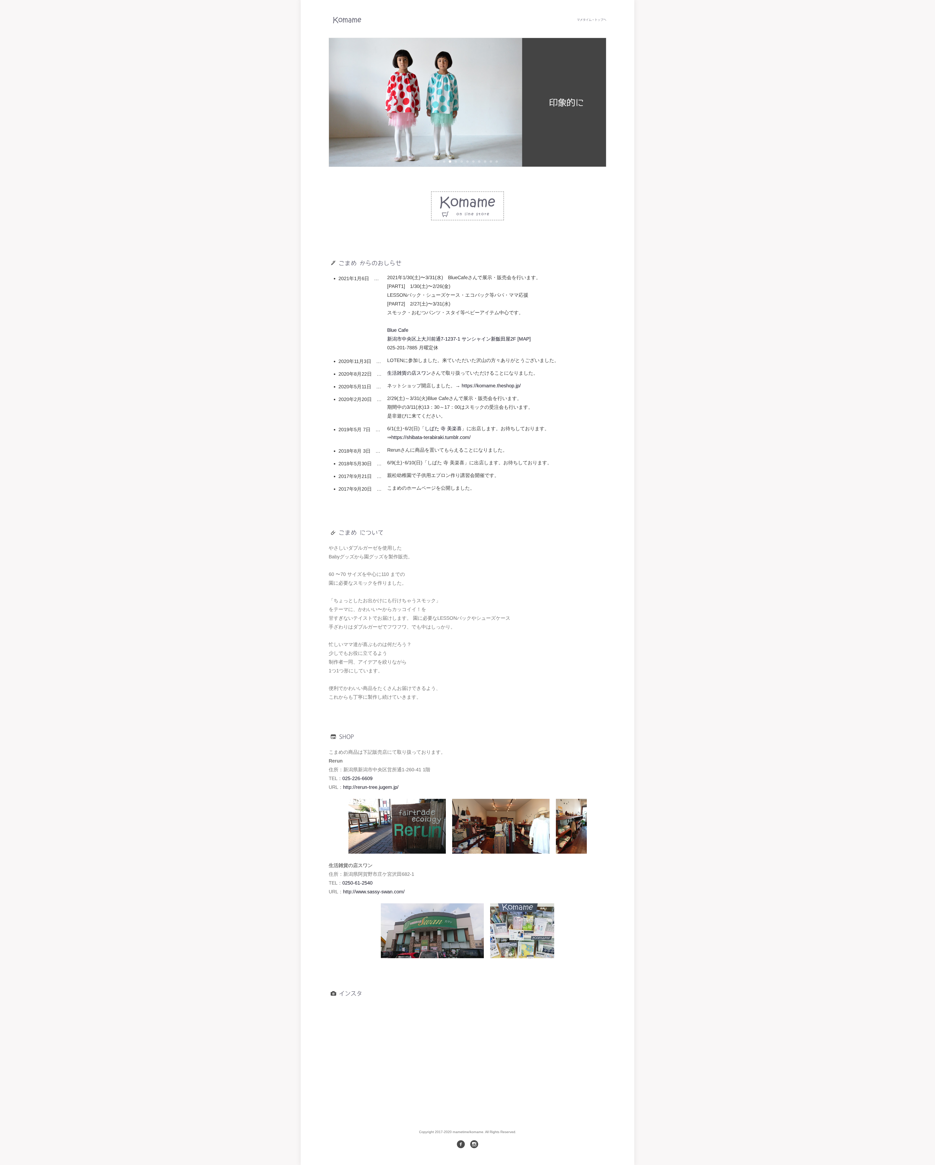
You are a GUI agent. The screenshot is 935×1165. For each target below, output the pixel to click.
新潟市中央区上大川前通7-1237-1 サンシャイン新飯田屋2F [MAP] (459, 339)
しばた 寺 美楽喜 (443, 428)
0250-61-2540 (357, 883)
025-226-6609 (357, 778)
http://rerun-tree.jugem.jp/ (371, 787)
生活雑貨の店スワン (409, 373)
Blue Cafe (397, 330)
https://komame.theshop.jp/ (491, 385)
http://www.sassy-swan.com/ (374, 891)
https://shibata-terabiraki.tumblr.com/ (431, 437)
